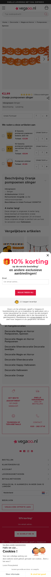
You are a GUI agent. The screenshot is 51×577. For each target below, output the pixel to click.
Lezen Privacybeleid (10, 565)
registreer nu (25, 292)
